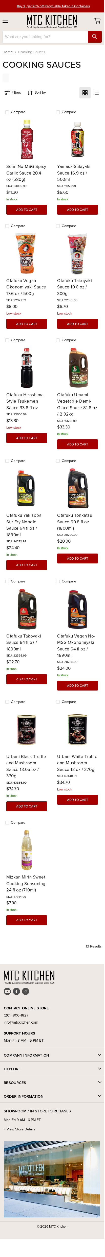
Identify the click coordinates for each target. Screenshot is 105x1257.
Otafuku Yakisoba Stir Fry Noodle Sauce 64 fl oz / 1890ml (23, 525)
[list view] (96, 92)
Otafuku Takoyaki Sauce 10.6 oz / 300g (74, 287)
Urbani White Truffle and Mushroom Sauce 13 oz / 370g (77, 763)
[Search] (95, 37)
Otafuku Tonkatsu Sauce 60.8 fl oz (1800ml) (74, 521)
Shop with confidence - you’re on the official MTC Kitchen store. (53, 8)
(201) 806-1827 (16, 1015)
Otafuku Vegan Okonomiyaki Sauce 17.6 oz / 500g (26, 287)
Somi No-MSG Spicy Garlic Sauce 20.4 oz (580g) (26, 173)
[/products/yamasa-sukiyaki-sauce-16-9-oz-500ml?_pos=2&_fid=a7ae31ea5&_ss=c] (77, 139)
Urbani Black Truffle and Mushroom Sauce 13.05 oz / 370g (26, 766)
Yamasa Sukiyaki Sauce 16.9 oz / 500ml (74, 173)
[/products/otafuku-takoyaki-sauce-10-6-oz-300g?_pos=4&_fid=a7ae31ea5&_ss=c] (77, 253)
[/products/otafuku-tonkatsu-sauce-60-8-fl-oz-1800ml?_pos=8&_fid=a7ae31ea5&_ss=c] (77, 488)
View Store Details (21, 1129)
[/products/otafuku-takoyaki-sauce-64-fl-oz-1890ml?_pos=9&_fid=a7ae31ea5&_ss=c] (26, 609)
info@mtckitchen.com (21, 1022)
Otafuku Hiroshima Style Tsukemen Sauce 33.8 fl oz (25, 401)
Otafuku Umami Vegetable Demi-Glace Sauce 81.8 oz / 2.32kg (77, 405)
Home (8, 52)
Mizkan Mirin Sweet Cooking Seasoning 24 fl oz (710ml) (26, 883)
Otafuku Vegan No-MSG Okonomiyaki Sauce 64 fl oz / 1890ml (76, 646)
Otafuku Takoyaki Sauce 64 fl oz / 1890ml (23, 642)
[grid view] (85, 92)
